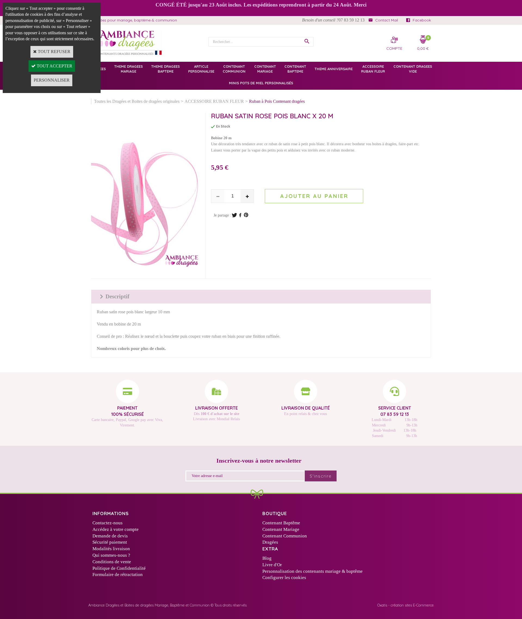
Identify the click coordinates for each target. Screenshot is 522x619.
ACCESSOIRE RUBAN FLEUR (373, 68)
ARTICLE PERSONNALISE (201, 68)
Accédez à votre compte (115, 529)
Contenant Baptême (281, 522)
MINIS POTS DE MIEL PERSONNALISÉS (261, 83)
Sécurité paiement (109, 542)
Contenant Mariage (280, 529)
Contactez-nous (107, 522)
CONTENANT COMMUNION (234, 68)
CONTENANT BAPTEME (295, 68)
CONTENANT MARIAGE (265, 68)
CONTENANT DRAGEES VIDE (412, 68)
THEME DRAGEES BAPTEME (165, 68)
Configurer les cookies (284, 577)
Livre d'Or (272, 564)
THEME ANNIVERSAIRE (334, 69)
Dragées (270, 542)
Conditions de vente (111, 561)
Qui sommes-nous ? (111, 555)
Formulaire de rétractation (117, 574)
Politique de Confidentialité (119, 568)
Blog (267, 558)
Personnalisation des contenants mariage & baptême (312, 571)
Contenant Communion (284, 535)
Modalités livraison (111, 548)
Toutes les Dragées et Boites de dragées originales (136, 101)
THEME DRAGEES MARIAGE (128, 68)
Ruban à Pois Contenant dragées (277, 101)
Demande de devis (110, 535)
